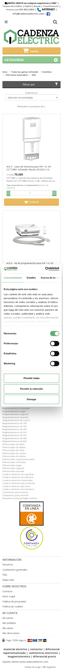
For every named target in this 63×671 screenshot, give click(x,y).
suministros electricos (43, 653)
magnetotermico (19, 656)
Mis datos (7, 628)
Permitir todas (32, 378)
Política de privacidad (14, 601)
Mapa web (8, 579)
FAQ (4, 574)
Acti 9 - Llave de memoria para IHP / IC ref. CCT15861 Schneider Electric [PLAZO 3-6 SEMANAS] (28, 168)
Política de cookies (12, 606)
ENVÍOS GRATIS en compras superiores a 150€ (32, 3)
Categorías (14, 60)
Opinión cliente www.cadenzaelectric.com (25, 661)
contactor (36, 649)
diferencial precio (44, 656)
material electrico (15, 649)
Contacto (7, 591)
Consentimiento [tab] (13, 277)
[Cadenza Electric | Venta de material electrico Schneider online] (31, 36)
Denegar (31, 399)
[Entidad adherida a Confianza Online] (31, 525)
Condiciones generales (14, 569)
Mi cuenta (7, 617)
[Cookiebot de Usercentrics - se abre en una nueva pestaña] (45, 269)
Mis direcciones (11, 633)
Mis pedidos (9, 622)
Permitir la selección (31, 388)
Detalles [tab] (31, 277)
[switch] (54, 343)
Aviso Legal (8, 596)
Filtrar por (29, 84)
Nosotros (7, 564)
